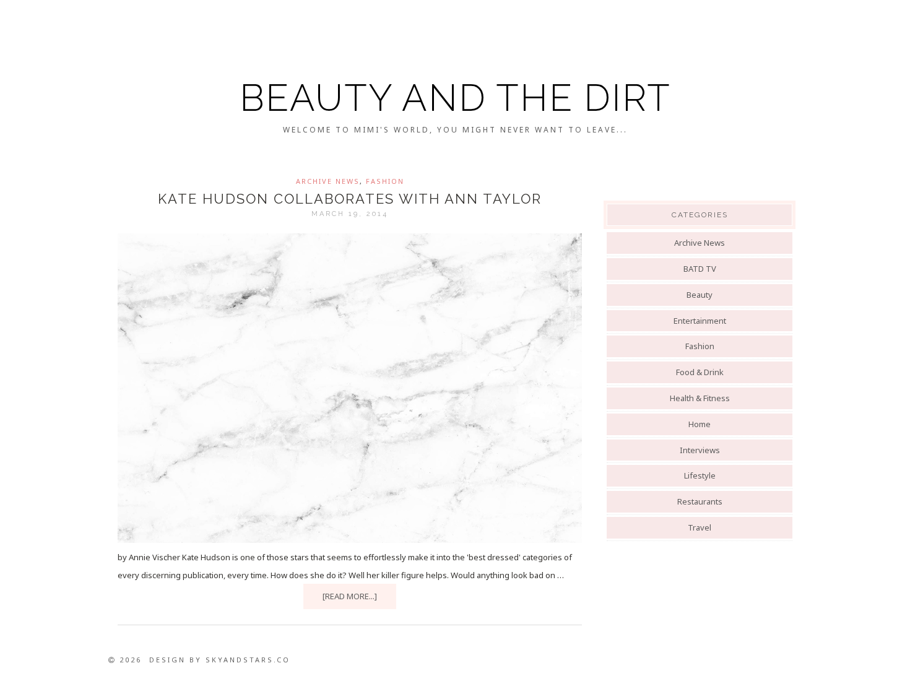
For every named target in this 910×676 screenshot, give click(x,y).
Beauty (700, 294)
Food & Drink (700, 372)
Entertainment (700, 320)
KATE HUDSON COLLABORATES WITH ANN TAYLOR (350, 199)
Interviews (700, 450)
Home (699, 424)
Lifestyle (700, 475)
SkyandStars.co (248, 659)
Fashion (385, 181)
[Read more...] (350, 596)
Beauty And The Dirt (455, 97)
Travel (699, 527)
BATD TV (699, 268)
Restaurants (699, 501)
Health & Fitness (700, 398)
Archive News (328, 181)
